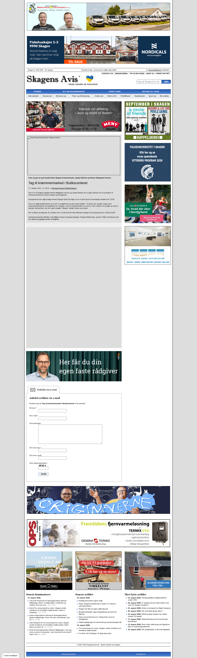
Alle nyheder (33, 96)
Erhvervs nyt (61, 96)
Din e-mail (33, 416)
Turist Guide (115, 91)
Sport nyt (152, 96)
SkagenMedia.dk (155, 70)
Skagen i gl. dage (150, 91)
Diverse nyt (47, 96)
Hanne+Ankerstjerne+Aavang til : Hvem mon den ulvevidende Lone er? (49, 617)
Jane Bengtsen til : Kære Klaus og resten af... (49, 625)
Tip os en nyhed (137, 73)
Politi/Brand (125, 96)
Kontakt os (107, 73)
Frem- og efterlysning (81, 96)
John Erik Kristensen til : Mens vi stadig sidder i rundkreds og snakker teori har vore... (47, 603)
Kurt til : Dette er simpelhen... (47, 610)
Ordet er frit (112, 96)
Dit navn (33, 408)
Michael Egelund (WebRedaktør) (64, 188)
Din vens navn (35, 448)
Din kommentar (35, 423)
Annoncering (121, 73)
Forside (37, 91)
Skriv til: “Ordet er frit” (158, 73)
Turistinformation (68, 654)
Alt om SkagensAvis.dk (74, 91)
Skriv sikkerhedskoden (38, 463)
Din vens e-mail (35, 455)
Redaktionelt (140, 96)
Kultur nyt (99, 96)
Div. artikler (164, 96)
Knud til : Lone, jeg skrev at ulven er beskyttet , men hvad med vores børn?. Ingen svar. (50, 632)
